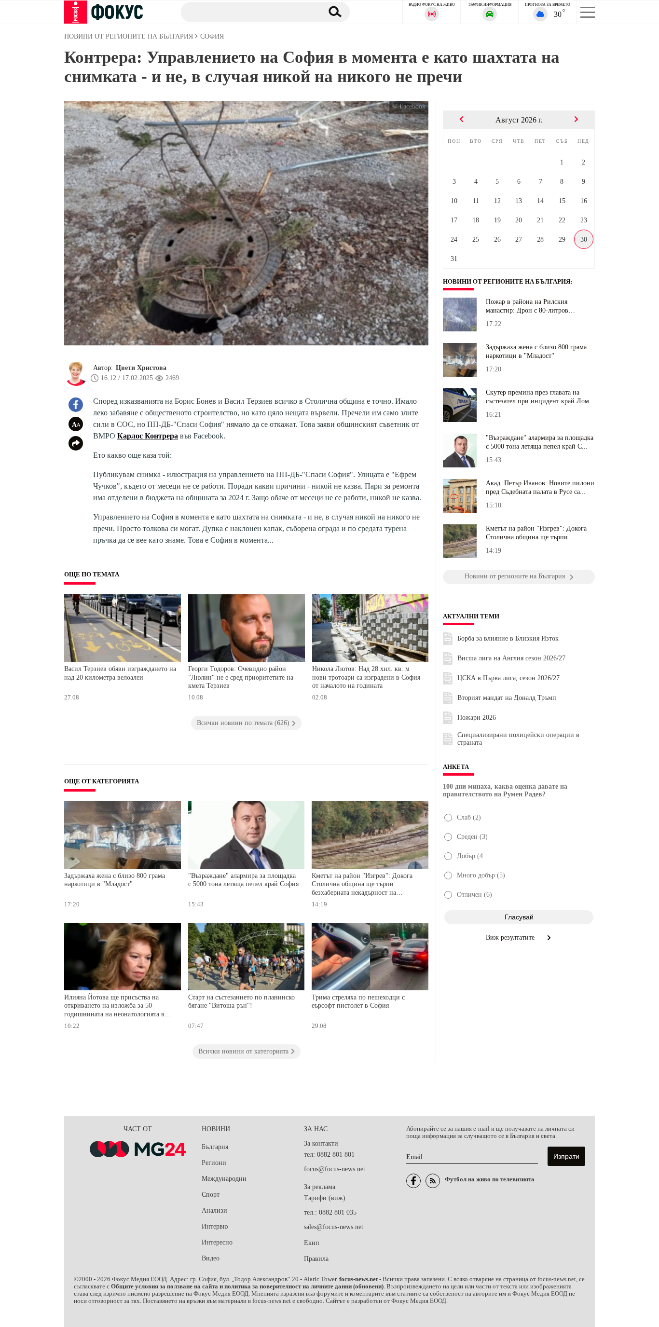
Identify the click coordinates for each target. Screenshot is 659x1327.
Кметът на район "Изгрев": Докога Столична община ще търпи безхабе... (536, 533)
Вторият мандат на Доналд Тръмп (506, 697)
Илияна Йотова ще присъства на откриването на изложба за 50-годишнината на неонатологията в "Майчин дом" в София (114, 1007)
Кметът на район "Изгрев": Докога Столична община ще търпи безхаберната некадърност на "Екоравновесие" (362, 885)
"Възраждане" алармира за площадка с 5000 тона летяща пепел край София (243, 880)
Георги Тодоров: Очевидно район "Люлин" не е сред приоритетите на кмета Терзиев (240, 677)
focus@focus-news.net (334, 1169)
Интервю (215, 1226)
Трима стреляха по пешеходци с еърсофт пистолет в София (358, 1002)
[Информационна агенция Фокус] (413, 1181)
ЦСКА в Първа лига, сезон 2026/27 (508, 678)
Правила (316, 1258)
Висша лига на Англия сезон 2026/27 (511, 658)
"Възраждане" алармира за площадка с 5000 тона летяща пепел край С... (539, 442)
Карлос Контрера (147, 436)
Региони (214, 1162)
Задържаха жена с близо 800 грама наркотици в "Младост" (114, 880)
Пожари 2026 (476, 717)
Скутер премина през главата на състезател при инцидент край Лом (537, 397)
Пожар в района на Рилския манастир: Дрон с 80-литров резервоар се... (527, 306)
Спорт (211, 1194)
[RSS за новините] (433, 1181)
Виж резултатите (511, 937)
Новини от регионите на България (506, 281)
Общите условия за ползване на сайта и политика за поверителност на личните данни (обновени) (247, 1286)
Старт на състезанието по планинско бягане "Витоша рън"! (241, 1002)
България (215, 1146)
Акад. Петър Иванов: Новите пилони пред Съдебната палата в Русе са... (540, 487)
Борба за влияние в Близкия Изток (508, 638)
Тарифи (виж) (324, 1198)
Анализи (214, 1210)
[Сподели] (76, 443)
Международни (224, 1178)
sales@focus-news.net (333, 1227)
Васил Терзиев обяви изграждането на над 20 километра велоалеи (120, 673)
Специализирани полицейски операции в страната (518, 738)
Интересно (217, 1242)
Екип (311, 1242)
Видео (211, 1258)
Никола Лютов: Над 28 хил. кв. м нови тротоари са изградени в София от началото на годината (366, 677)
